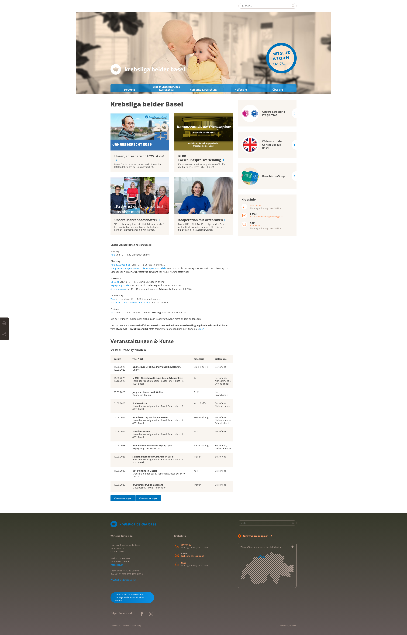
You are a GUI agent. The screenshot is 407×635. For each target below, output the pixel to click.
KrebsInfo (255, 225)
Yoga (112, 254)
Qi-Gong (114, 281)
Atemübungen (118, 288)
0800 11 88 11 (257, 205)
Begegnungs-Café (119, 285)
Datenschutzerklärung (132, 625)
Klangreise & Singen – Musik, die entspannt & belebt (138, 268)
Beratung (129, 89)
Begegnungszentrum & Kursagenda (166, 88)
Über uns (277, 89)
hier (201, 328)
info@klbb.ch (116, 564)
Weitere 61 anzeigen (148, 498)
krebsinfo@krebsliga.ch (192, 556)
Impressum (115, 625)
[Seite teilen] (4, 334)
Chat (183, 563)
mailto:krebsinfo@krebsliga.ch (266, 216)
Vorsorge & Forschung (203, 89)
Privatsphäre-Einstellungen (123, 579)
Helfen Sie (241, 89)
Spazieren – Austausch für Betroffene (130, 302)
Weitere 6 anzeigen (122, 498)
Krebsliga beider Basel (146, 104)
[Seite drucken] (4, 323)
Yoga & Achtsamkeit (120, 264)
